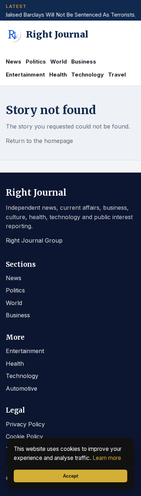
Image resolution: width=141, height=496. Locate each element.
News (13, 61)
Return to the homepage (39, 140)
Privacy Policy (25, 424)
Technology (87, 74)
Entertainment (25, 74)
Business (83, 61)
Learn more (107, 457)
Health (58, 74)
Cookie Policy (24, 436)
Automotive (21, 388)
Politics (36, 61)
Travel (117, 74)
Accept (70, 476)
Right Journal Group (34, 240)
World (58, 61)
